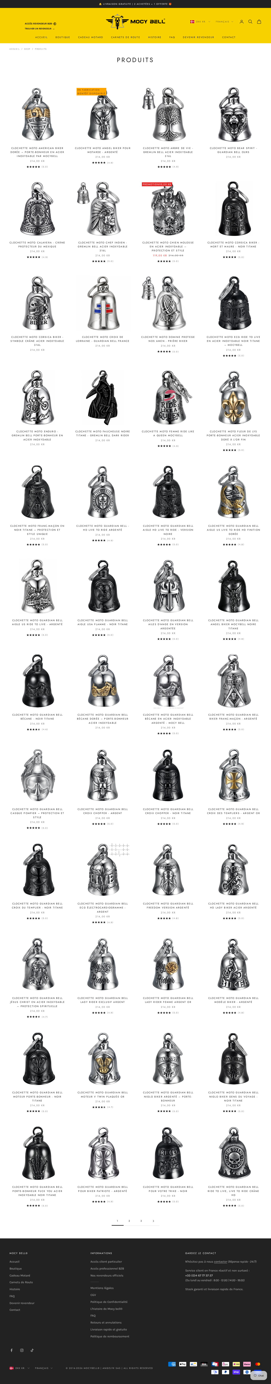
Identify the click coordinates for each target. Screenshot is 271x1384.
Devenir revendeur (198, 37)
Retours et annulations (106, 1322)
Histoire (154, 37)
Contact (229, 37)
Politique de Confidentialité (109, 1302)
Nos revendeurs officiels (106, 1275)
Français (222, 21)
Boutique (63, 37)
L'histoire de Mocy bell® (106, 1309)
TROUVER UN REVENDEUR (38, 28)
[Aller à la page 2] (153, 1221)
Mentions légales (102, 1288)
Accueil (41, 37)
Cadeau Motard (90, 37)
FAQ (172, 37)
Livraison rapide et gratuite (108, 1329)
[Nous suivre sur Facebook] (11, 1350)
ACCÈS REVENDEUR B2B (39, 23)
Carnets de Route (125, 37)
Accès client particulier (106, 1261)
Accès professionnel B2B (107, 1268)
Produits (41, 49)
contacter (220, 1261)
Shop (27, 49)
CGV (93, 1295)
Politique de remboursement (109, 1336)
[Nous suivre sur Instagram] (22, 1350)
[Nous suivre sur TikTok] (32, 1350)
